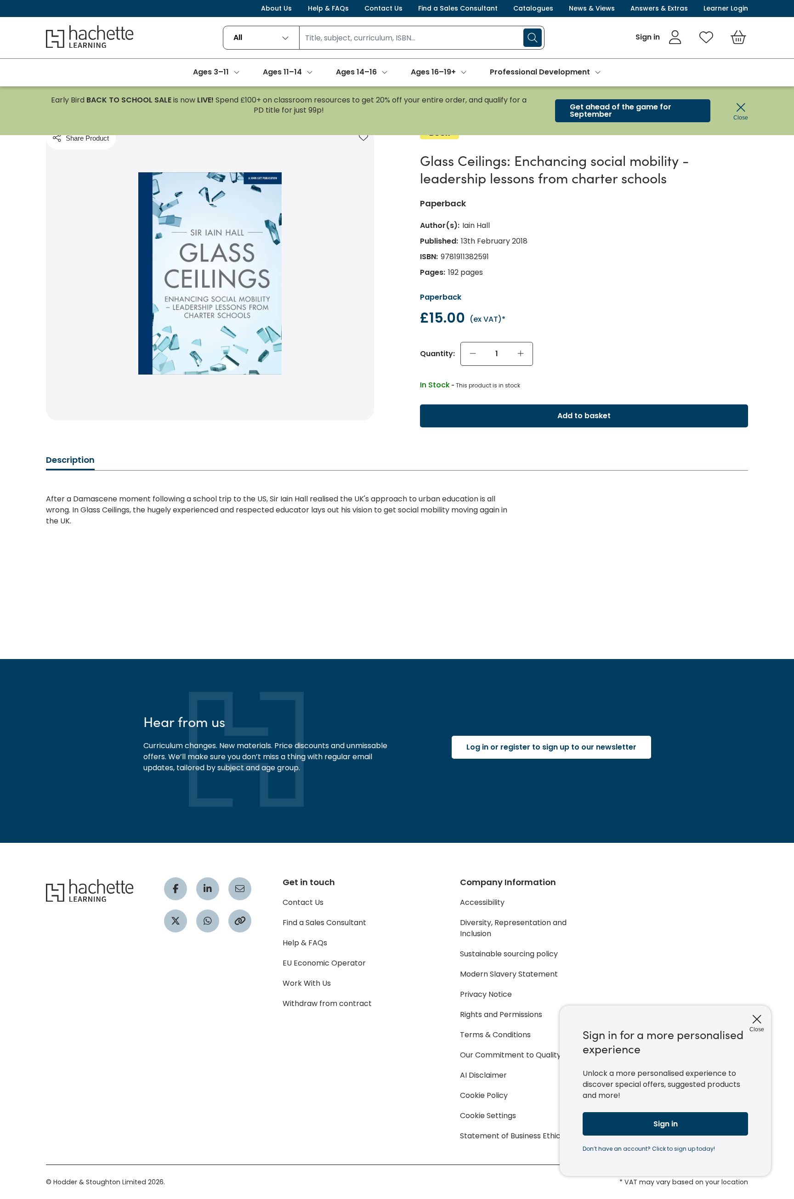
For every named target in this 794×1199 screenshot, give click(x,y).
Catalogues (533, 8)
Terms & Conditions (495, 1034)
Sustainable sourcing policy (509, 954)
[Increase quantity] (521, 353)
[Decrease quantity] (473, 353)
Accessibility (482, 902)
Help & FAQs (328, 8)
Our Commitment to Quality (510, 1055)
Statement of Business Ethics (512, 1136)
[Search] (532, 37)
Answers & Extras (659, 8)
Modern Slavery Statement (509, 974)
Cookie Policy (484, 1095)
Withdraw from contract (327, 1003)
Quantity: (437, 353)
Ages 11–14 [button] (282, 72)
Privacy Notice (486, 994)
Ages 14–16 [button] (356, 72)
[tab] (70, 462)
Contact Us (383, 8)
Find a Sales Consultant (458, 8)
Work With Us (307, 983)
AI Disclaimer (483, 1075)
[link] (658, 37)
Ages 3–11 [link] (211, 72)
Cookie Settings (488, 1115)
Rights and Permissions (501, 1014)
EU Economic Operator (324, 963)
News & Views (592, 8)
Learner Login (725, 8)
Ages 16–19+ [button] (433, 72)
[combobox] (261, 38)
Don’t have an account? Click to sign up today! (649, 1149)
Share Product (87, 138)
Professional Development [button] (540, 72)
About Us (276, 8)
